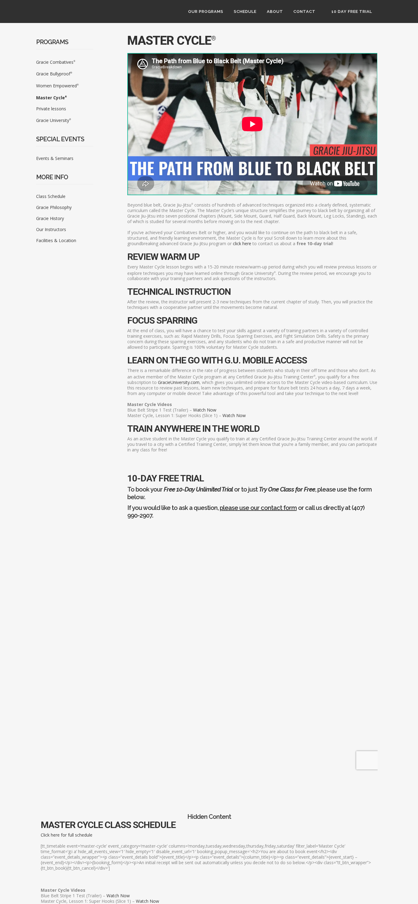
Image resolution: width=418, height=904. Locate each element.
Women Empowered (57, 86)
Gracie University (53, 120)
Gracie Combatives (55, 62)
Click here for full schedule (66, 835)
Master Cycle (51, 98)
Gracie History (50, 218)
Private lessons (51, 109)
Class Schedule (50, 196)
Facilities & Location (56, 240)
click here (242, 243)
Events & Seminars (54, 158)
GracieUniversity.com (179, 382)
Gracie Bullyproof (54, 74)
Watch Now (204, 410)
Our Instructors (51, 229)
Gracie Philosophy (54, 207)
